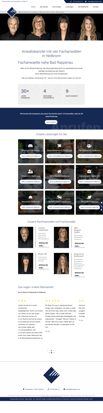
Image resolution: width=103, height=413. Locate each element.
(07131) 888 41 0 (55, 389)
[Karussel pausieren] (51, 353)
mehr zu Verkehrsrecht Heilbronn (59, 207)
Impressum (66, 399)
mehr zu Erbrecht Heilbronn (89, 207)
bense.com (59, 399)
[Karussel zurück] (49, 353)
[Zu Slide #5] (47, 350)
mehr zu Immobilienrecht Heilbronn (59, 156)
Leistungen (69, 7)
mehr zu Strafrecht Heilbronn (30, 181)
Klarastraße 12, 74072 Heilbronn (35, 389)
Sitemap (86, 399)
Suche (91, 399)
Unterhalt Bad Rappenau (45, 396)
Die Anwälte (56, 7)
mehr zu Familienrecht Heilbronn (89, 156)
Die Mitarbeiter (83, 7)
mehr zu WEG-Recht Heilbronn (59, 181)
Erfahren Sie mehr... (43, 244)
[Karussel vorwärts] (54, 353)
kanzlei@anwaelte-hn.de (95, 1)
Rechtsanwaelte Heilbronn (54, 395)
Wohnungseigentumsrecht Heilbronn (43, 395)
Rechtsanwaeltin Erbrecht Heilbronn (88, 395)
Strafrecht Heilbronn (32, 395)
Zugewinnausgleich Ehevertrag (56, 396)
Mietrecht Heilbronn (24, 395)
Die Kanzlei (44, 7)
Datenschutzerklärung (76, 399)
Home (33, 7)
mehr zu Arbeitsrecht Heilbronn (90, 181)
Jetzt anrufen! (51, 122)
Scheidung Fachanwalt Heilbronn (76, 395)
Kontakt (95, 7)
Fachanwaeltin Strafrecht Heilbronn (14, 395)
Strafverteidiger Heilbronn (64, 395)
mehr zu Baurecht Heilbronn (31, 207)
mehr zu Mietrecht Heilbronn (31, 156)
